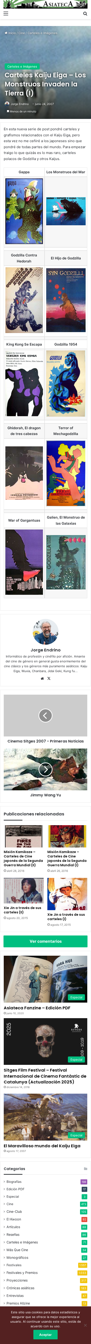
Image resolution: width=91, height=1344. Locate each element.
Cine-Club (14, 1211)
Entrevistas (15, 1296)
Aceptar (45, 1335)
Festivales (14, 1265)
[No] (85, 1325)
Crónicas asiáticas (20, 1288)
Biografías (14, 1182)
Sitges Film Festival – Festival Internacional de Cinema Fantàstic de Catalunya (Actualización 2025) (45, 1076)
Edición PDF (15, 1189)
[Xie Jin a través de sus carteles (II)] (24, 890)
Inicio (11, 33)
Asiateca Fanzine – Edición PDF (37, 1008)
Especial (13, 1196)
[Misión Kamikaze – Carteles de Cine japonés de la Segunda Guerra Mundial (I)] (67, 836)
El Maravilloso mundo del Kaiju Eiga (42, 1146)
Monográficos (17, 1257)
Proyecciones (17, 1280)
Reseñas (13, 1234)
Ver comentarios (46, 941)
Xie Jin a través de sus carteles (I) (66, 916)
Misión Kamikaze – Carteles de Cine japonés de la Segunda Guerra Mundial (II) (23, 858)
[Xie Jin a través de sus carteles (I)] (67, 894)
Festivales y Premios (22, 1273)
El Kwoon (14, 1219)
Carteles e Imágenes (42, 33)
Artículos (13, 1227)
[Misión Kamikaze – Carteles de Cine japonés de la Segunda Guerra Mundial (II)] (24, 836)
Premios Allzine (18, 1303)
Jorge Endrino (20, 104)
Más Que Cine (17, 1250)
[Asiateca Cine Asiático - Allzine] (46, 4)
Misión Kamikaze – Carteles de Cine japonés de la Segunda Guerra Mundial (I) (67, 858)
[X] (49, 678)
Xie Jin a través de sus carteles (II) (22, 910)
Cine (21, 33)
